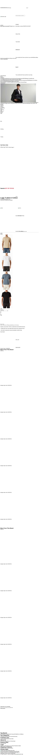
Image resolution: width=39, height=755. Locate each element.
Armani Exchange (17, 78)
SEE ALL (2, 350)
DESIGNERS (2, 83)
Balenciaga (6, 734)
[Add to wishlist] (11, 321)
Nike (4, 81)
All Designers (2, 78)
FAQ (5, 738)
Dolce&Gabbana (3, 80)
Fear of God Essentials (16, 80)
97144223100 (12, 753)
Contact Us (2, 738)
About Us (2, 741)
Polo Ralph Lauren (13, 81)
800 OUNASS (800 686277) (14, 752)
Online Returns (10, 748)
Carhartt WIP (9, 79)
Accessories (11, 736)
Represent (2, 82)
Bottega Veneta (28, 78)
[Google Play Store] (11, 750)
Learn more (25, 231)
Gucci (21, 80)
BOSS (24, 78)
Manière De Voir (32, 80)
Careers (5, 741)
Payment (7, 738)
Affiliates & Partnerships (11, 741)
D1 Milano (19, 79)
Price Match (19, 745)
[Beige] (6, 252)
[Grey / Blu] (6, 289)
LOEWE (28, 80)
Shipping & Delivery (4, 748)
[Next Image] (8, 184)
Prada (17, 81)
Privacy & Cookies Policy (12, 745)
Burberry (5, 79)
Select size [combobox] (2, 310)
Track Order (11, 738)
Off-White (6, 81)
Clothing (1, 736)
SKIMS (12, 82)
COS (16, 79)
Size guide (2, 309)
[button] (1, 25)
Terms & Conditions (3, 745)
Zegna (25, 82)
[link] (27, 26)
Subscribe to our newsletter (5, 706)
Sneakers (7, 736)
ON (9, 81)
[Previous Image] (8, 168)
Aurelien (21, 78)
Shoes (4, 736)
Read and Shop (3, 743)
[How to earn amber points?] (8, 220)
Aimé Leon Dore (11, 78)
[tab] (8, 152)
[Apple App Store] (3, 750)
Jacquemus (25, 80)
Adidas (6, 78)
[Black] (6, 307)
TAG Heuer (15, 82)
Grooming (15, 736)
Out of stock (2, 324)
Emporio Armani (9, 80)
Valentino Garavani (20, 82)
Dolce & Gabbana (20, 734)
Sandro (2, 188)
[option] (19, 311)
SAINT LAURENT (7, 82)
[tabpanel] (19, 328)
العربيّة (27, 7)
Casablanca (13, 79)
